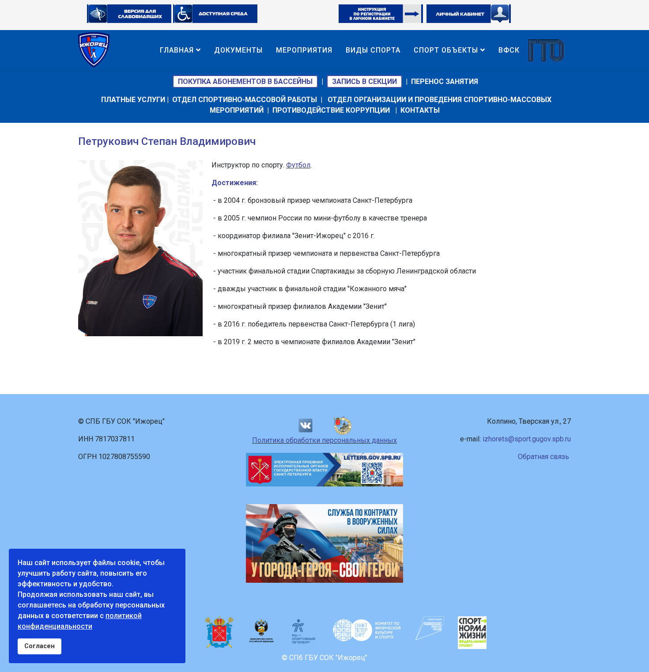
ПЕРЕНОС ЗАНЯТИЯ (444, 81)
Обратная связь (543, 456)
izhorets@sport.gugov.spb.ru (527, 439)
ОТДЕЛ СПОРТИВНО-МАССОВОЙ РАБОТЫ (244, 99)
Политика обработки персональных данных (324, 440)
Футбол (298, 165)
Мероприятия (304, 50)
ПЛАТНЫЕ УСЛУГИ (133, 99)
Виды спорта (373, 50)
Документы (238, 50)
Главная (177, 50)
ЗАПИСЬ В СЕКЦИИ (364, 81)
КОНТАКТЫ (420, 110)
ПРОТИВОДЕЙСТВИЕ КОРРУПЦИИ (331, 110)
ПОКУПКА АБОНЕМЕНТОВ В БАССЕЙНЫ (245, 81)
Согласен (39, 646)
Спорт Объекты (446, 50)
